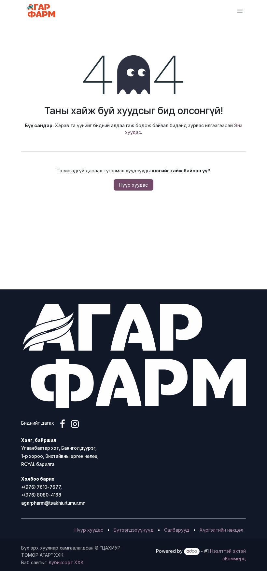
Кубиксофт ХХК (66, 562)
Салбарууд (176, 530)
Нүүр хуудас (133, 185)
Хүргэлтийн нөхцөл (221, 530)
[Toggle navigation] (240, 11)
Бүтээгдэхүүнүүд (134, 530)
